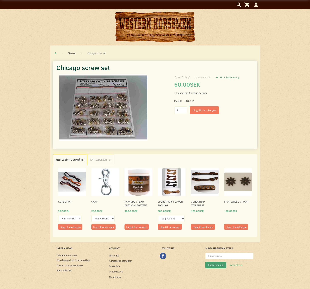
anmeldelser (202, 77)
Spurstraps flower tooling (170, 203)
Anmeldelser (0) (100, 159)
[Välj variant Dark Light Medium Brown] (171, 218)
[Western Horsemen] (155, 26)
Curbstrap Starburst (198, 203)
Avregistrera (235, 265)
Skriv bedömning (229, 77)
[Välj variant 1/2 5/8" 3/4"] (103, 218)
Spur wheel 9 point (236, 201)
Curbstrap (65, 201)
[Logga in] (256, 4)
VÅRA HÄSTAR (64, 270)
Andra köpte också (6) (70, 159)
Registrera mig (215, 265)
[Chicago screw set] (103, 107)
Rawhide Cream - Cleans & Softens (136, 203)
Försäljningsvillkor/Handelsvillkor (73, 260)
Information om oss (67, 255)
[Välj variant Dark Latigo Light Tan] (69, 218)
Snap (94, 201)
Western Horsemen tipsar (70, 265)
